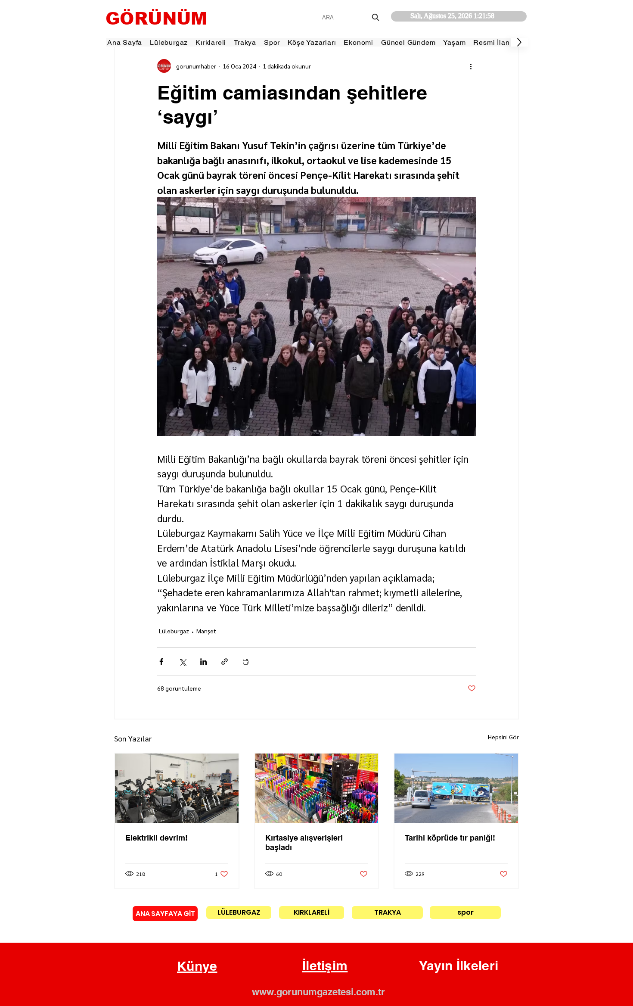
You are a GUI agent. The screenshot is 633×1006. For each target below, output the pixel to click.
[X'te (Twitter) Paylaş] (182, 661)
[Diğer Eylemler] (470, 66)
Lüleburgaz (174, 631)
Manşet (206, 631)
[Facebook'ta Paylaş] (161, 661)
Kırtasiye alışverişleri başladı (304, 842)
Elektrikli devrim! (156, 837)
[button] (197, 966)
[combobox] (352, 17)
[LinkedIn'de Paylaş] (203, 661)
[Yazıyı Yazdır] (246, 661)
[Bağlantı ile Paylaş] (224, 661)
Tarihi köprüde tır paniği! (450, 837)
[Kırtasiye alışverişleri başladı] (317, 788)
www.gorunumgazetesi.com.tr (318, 991)
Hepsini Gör (503, 737)
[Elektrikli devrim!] (177, 788)
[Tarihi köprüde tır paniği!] (456, 788)
